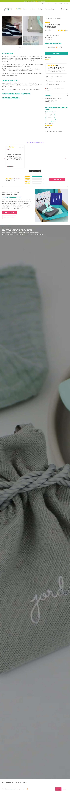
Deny (65, 789)
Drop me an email (7, 89)
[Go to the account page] (64, 9)
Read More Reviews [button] (35, 171)
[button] (56, 68)
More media (22, 47)
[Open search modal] (61, 9)
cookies (12, 789)
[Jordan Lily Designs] (8, 9)
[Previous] (19, 1)
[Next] (50, 1)
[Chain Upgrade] (50, 116)
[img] (10, 147)
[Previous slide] (4, 158)
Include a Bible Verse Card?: (52, 35)
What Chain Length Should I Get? (54, 131)
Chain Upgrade (49, 123)
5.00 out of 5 (16, 178)
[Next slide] (65, 158)
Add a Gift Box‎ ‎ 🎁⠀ (55, 47)
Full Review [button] (10, 166)
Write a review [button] (57, 179)
